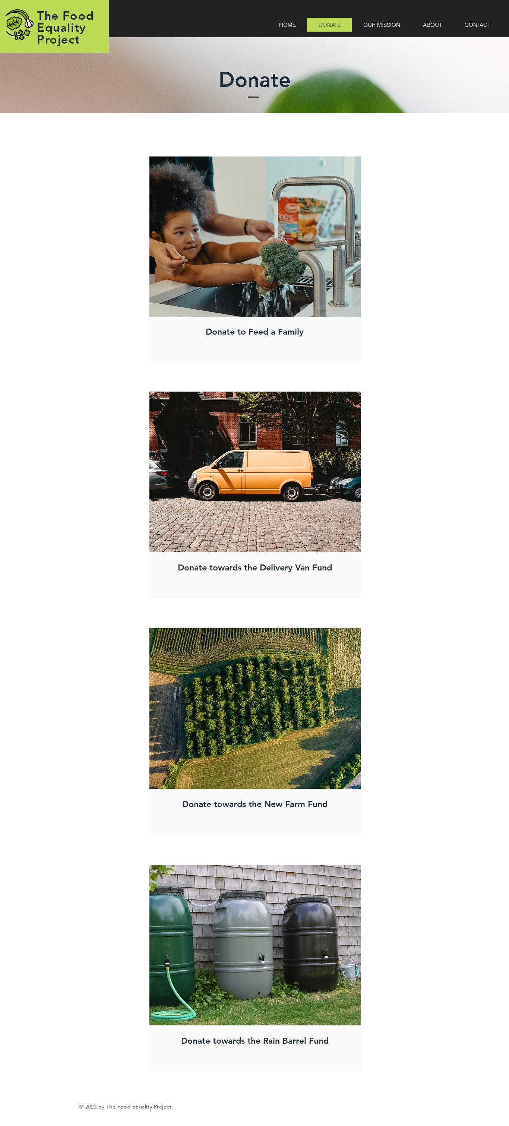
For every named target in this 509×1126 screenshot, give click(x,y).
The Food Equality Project (65, 27)
